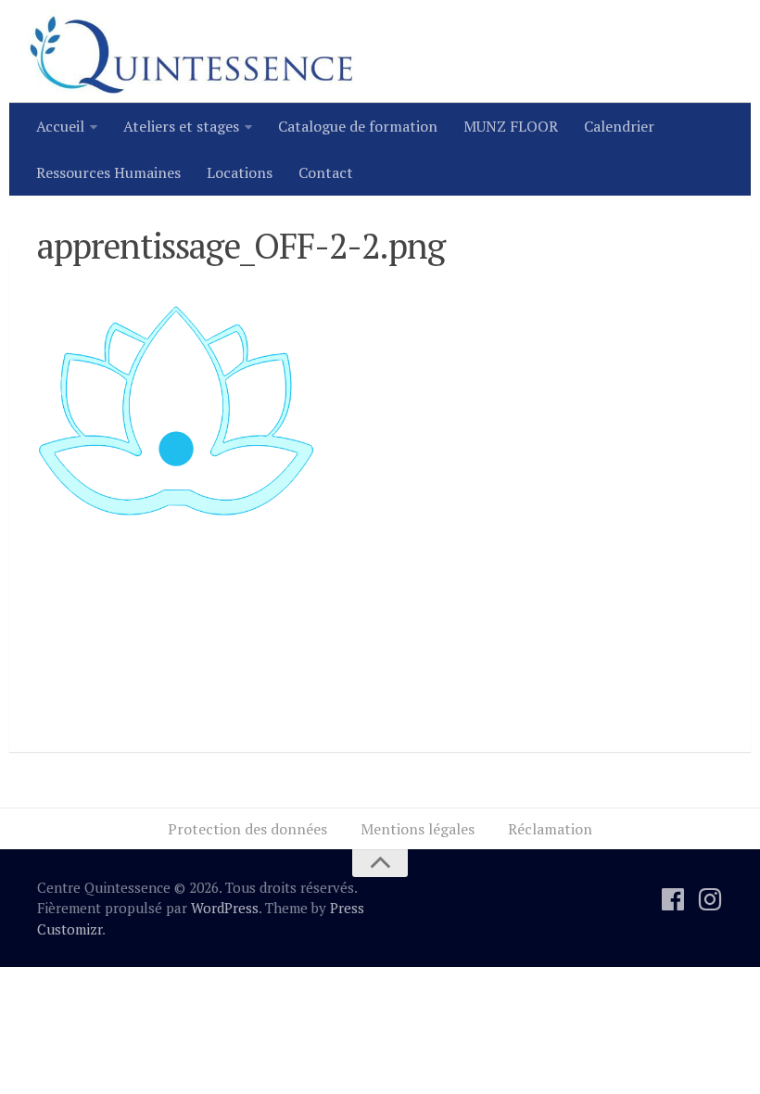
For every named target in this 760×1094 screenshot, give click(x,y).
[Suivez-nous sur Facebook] (673, 899)
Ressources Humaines (108, 172)
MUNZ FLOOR (510, 126)
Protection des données (247, 829)
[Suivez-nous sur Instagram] (710, 899)
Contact (325, 172)
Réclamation (550, 829)
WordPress (225, 907)
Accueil (60, 126)
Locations (239, 172)
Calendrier (619, 126)
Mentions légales (418, 829)
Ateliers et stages (181, 126)
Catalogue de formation (357, 126)
